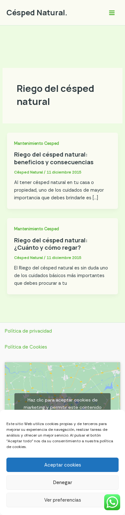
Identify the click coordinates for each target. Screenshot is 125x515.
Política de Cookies (26, 347)
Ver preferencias (62, 500)
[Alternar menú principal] (112, 12)
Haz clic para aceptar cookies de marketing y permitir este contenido (63, 403)
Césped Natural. (36, 12)
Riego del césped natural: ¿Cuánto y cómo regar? (51, 244)
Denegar (62, 482)
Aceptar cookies (62, 465)
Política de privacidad (28, 331)
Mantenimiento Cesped (36, 143)
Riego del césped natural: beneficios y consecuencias (54, 158)
